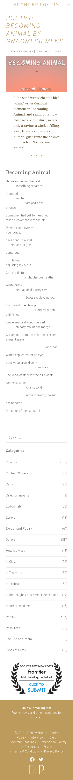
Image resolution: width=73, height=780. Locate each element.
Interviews (13, 584)
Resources (13, 628)
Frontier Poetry (36, 5)
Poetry (10, 617)
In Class (11, 562)
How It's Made (15, 551)
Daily (9, 485)
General (11, 540)
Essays (10, 518)
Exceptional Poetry (19, 529)
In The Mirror (15, 573)
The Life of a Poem (19, 639)
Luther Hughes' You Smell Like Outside (32, 595)
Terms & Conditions (26, 752)
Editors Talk (14, 507)
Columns (11, 463)
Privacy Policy (54, 752)
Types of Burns (16, 650)
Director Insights (17, 496)
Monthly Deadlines (18, 606)
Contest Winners (17, 474)
